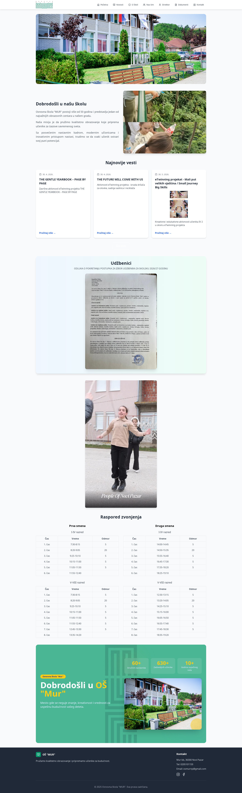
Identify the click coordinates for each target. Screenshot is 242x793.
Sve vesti (121, 245)
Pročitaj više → (47, 232)
